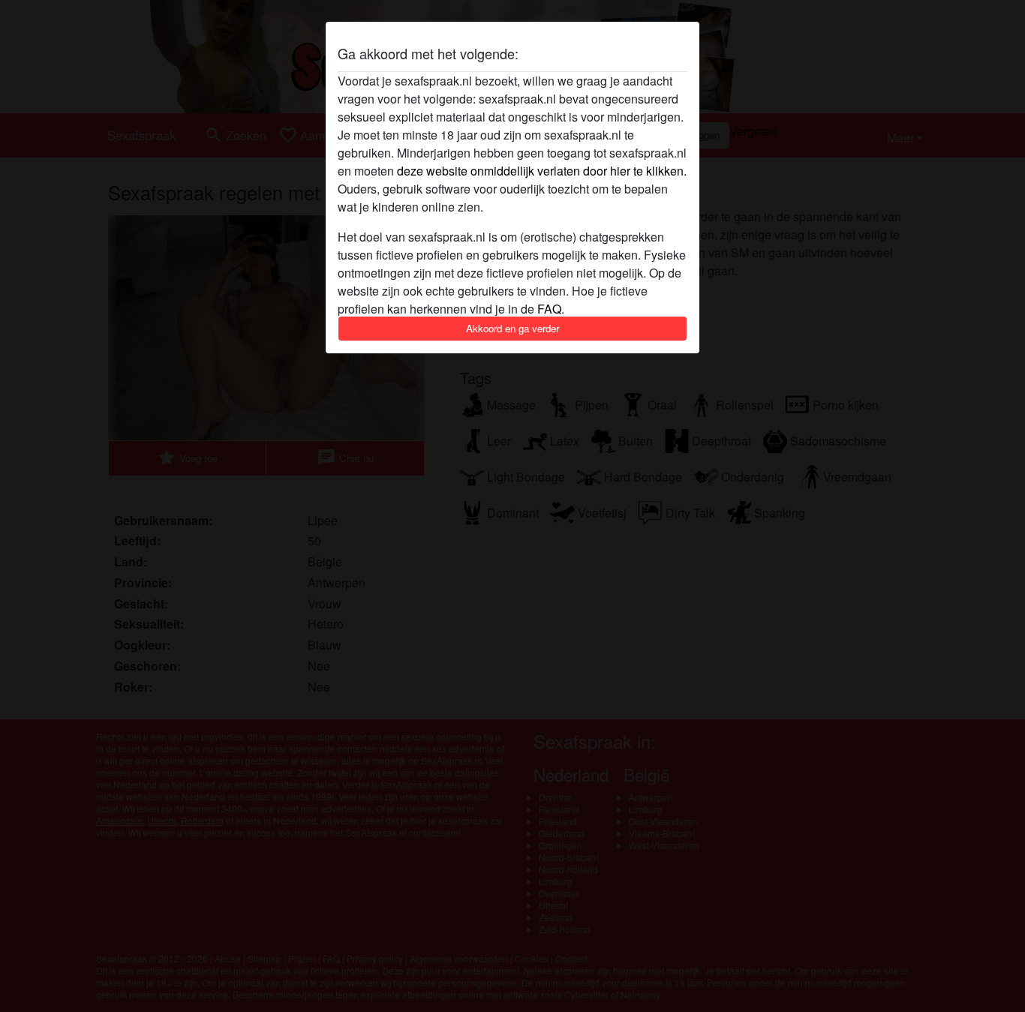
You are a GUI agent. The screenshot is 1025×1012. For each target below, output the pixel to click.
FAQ (549, 308)
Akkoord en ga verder (512, 328)
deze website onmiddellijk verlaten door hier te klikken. (542, 170)
